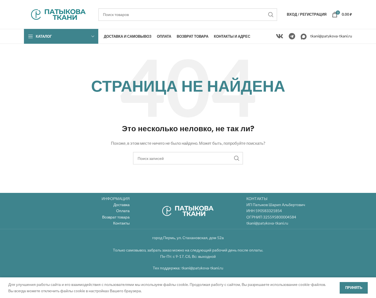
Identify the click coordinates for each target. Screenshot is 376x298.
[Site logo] (58, 14)
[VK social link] (279, 36)
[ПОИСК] (271, 14)
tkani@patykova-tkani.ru (331, 36)
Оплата (123, 210)
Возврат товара (116, 217)
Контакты (121, 223)
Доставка (121, 204)
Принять (353, 287)
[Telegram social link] (292, 36)
